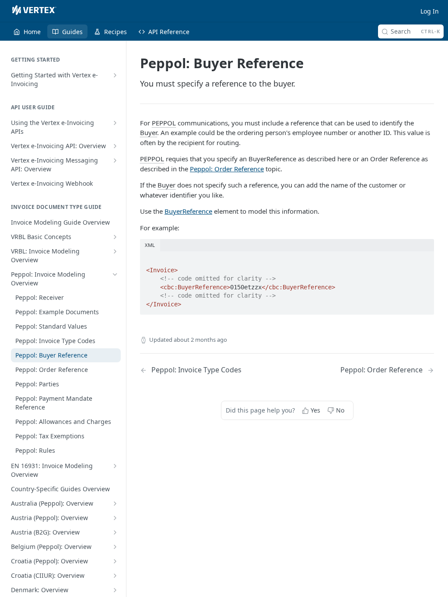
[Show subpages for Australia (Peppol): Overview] (115, 503)
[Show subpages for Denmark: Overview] (115, 590)
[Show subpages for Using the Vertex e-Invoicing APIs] (115, 122)
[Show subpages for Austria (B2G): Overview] (115, 532)
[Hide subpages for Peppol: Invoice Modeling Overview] (115, 274)
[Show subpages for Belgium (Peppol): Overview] (115, 546)
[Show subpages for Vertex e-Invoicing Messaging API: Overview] (115, 160)
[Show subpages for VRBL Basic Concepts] (115, 236)
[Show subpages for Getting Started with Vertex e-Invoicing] (115, 75)
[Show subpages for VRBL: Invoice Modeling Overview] (115, 251)
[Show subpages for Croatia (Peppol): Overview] (115, 561)
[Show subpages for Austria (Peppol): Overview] (115, 517)
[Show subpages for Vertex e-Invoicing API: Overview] (115, 145)
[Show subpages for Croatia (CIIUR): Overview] (115, 575)
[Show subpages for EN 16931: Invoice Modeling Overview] (115, 465)
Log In (429, 11)
